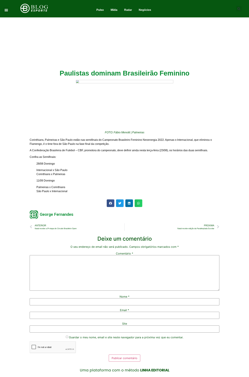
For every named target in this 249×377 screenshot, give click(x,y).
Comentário (124, 253)
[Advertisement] (124, 42)
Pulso (100, 9)
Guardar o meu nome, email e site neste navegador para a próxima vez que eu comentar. (126, 337)
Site (124, 323)
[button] (6, 10)
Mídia (114, 9)
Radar (128, 9)
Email (124, 310)
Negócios (145, 9)
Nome (124, 296)
